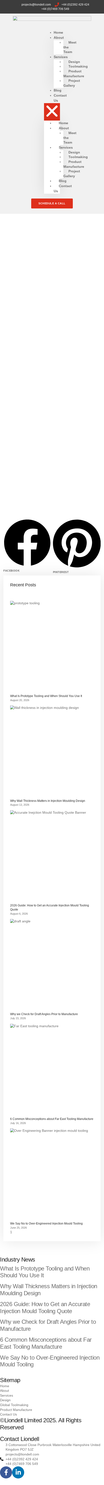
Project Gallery (71, 83)
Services (61, 57)
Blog (63, 181)
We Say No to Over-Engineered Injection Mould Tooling (46, 1223)
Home (63, 123)
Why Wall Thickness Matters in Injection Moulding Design (47, 801)
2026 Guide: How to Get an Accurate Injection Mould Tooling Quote (45, 1307)
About (59, 37)
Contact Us (60, 97)
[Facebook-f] (6, 1472)
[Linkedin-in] (18, 1472)
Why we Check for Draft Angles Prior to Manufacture (44, 1014)
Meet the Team (69, 47)
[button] (52, 112)
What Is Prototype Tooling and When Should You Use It (46, 696)
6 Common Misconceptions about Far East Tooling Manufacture (51, 1119)
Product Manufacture (73, 73)
